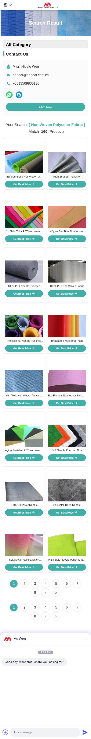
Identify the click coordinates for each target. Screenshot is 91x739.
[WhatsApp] (9, 95)
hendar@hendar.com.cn (31, 75)
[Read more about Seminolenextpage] (45, 616)
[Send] (85, 732)
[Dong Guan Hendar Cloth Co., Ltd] (47, 5)
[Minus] (85, 638)
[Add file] (5, 732)
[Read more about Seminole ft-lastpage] (56, 616)
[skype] (19, 95)
